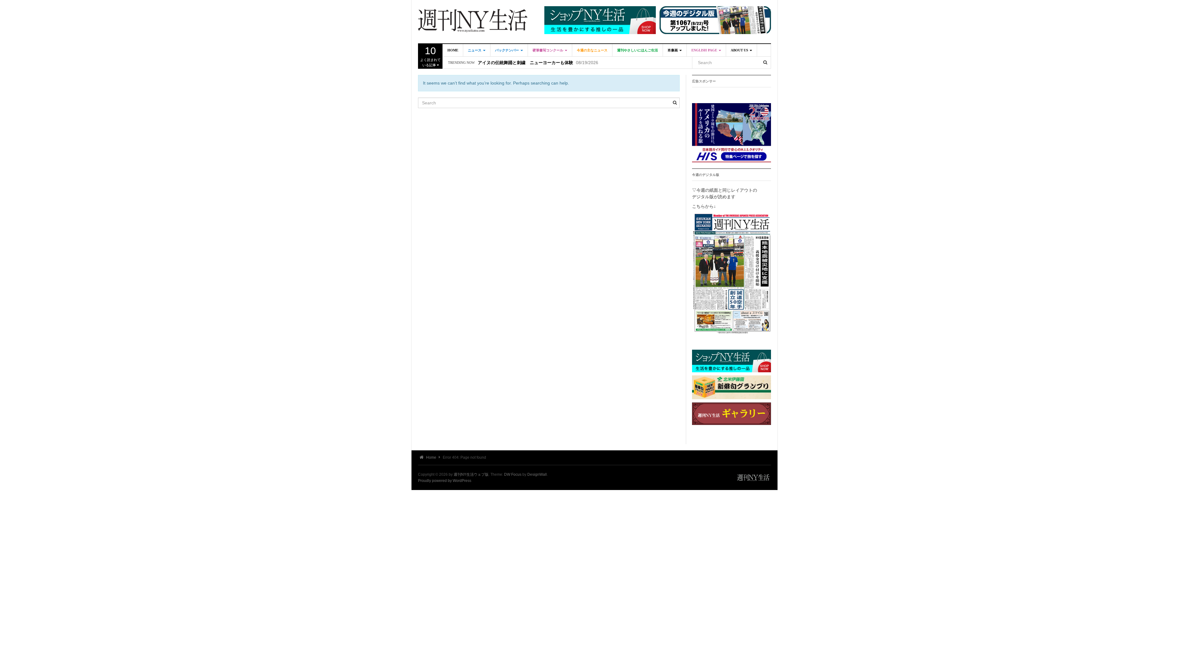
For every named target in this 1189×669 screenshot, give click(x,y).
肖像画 (673, 50)
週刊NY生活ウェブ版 (471, 474)
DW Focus (512, 474)
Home (452, 50)
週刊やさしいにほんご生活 (637, 50)
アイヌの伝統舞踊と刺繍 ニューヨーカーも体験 (525, 62)
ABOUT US (740, 50)
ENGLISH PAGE (704, 50)
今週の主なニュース (592, 50)
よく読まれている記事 (430, 56)
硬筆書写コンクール (548, 50)
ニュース (475, 50)
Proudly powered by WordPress (444, 481)
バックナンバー (507, 50)
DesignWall (537, 474)
